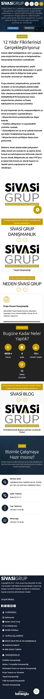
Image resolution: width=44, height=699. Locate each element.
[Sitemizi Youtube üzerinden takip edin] (11, 606)
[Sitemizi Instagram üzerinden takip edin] (8, 606)
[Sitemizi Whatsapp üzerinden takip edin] (14, 606)
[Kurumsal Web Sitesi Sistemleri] (22, 695)
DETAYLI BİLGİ (13, 28)
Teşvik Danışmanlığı (22, 270)
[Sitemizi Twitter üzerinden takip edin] (5, 606)
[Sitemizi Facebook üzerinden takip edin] (2, 606)
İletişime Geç (29, 28)
